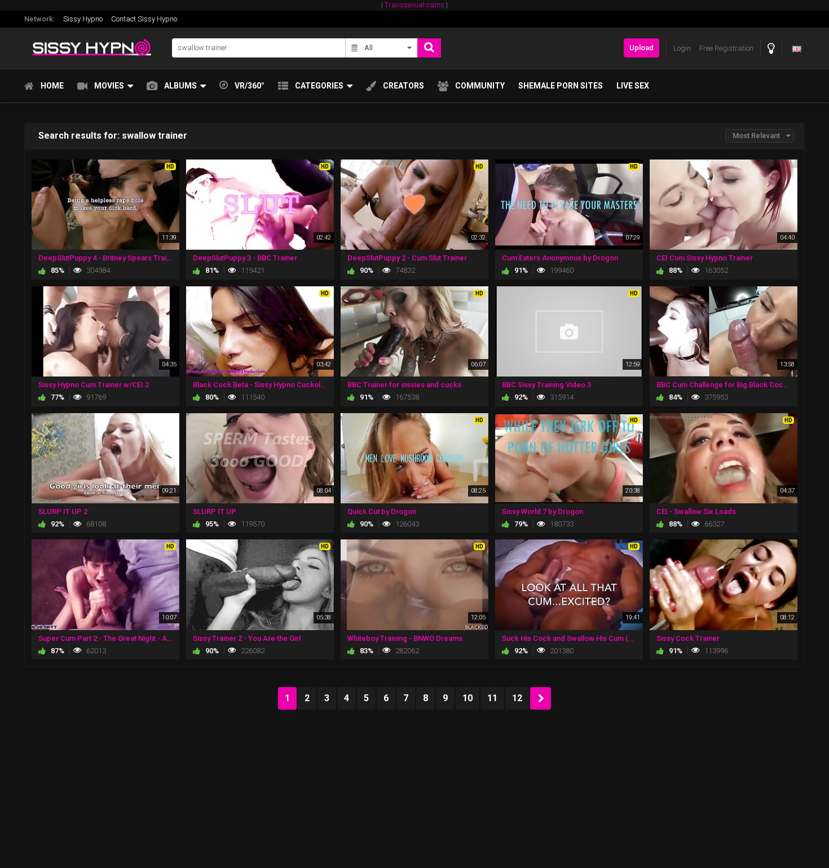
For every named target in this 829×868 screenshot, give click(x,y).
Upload (641, 47)
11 (492, 698)
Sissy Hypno (83, 19)
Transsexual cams (414, 5)
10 (467, 698)
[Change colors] (771, 48)
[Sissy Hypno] (94, 48)
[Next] (540, 698)
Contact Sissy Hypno (144, 19)
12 (517, 698)
